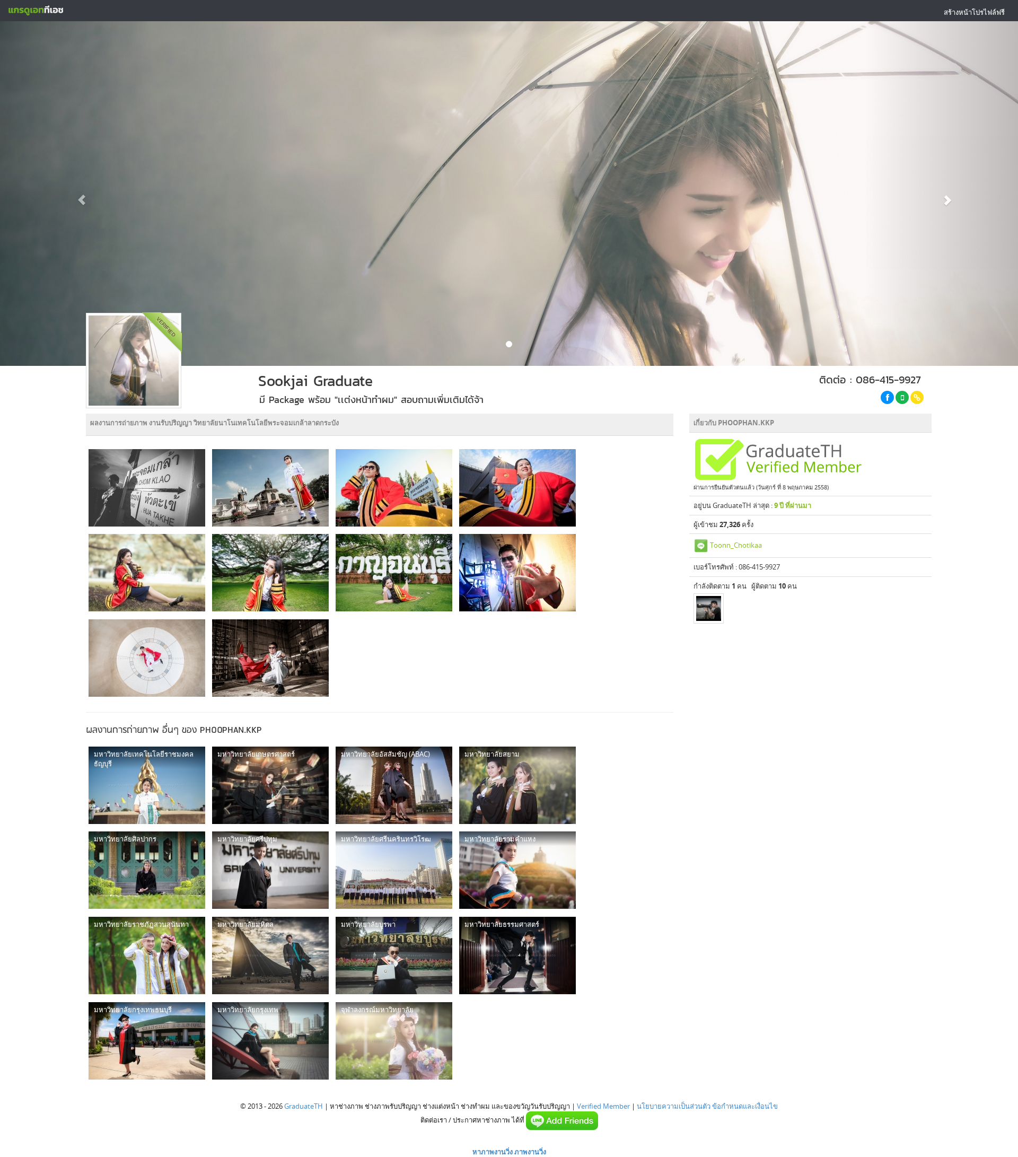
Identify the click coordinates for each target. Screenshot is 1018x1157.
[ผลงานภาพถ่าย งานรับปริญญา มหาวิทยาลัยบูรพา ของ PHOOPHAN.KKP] (394, 955)
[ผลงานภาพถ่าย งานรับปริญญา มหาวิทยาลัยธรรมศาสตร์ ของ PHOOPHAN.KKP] (517, 955)
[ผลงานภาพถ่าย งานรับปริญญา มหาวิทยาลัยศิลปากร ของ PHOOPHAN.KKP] (147, 870)
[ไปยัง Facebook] (887, 397)
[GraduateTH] (35, 10)
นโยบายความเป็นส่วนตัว (673, 1106)
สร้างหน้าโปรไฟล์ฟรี (974, 12)
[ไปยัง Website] (917, 397)
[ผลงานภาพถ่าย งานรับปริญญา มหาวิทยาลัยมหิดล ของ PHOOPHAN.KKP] (270, 955)
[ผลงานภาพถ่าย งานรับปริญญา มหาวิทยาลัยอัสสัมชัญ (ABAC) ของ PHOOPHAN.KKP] (394, 785)
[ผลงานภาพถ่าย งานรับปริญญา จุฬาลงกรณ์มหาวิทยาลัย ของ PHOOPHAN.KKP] (394, 1041)
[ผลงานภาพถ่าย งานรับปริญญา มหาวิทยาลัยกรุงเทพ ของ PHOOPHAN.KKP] (270, 1041)
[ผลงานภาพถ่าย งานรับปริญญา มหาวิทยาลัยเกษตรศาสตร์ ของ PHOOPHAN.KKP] (270, 785)
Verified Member (603, 1106)
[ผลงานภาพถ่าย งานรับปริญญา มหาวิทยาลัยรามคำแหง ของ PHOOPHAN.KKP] (517, 870)
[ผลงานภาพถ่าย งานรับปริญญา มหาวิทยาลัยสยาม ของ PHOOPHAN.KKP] (517, 785)
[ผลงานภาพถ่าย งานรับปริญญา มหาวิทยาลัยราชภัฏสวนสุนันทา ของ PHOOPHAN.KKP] (147, 955)
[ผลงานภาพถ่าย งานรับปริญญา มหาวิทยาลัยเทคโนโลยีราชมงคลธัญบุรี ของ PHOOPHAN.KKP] (147, 785)
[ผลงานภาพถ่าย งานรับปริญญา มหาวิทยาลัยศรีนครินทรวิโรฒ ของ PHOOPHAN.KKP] (394, 870)
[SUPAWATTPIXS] (709, 608)
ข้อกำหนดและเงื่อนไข (745, 1106)
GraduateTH (303, 1106)
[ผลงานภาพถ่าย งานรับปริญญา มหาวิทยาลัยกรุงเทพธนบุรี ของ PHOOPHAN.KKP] (147, 1041)
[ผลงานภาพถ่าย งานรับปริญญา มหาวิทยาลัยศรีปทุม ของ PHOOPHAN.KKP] (270, 870)
